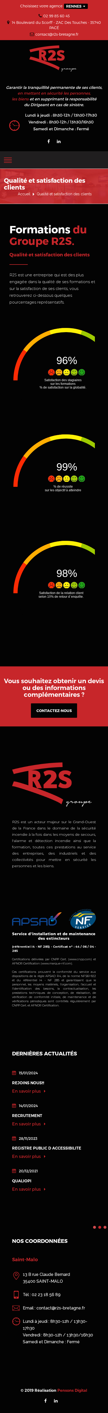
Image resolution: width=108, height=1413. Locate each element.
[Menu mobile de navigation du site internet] (8, 159)
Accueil (24, 194)
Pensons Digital (72, 1390)
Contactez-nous (54, 710)
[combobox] (76, 6)
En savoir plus (27, 1090)
